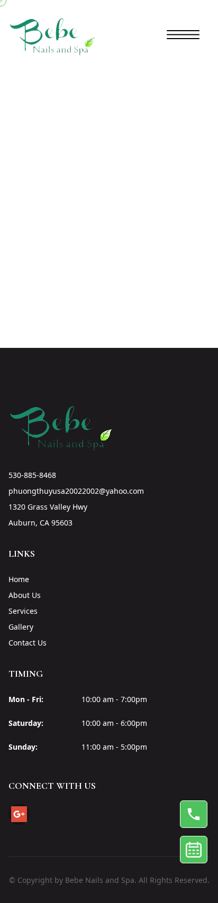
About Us (24, 595)
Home (18, 579)
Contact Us (27, 643)
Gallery (20, 627)
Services (23, 611)
